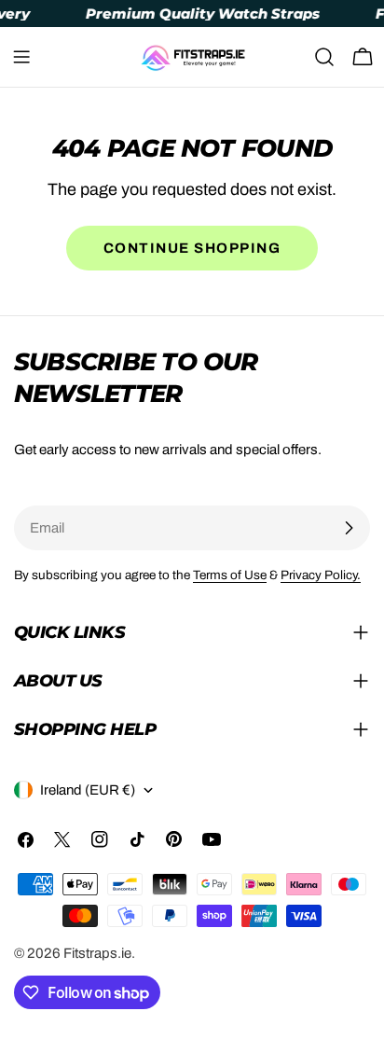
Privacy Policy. (321, 575)
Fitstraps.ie (97, 953)
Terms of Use (230, 575)
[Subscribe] (348, 527)
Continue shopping (192, 248)
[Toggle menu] (21, 57)
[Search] (324, 57)
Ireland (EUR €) (87, 790)
